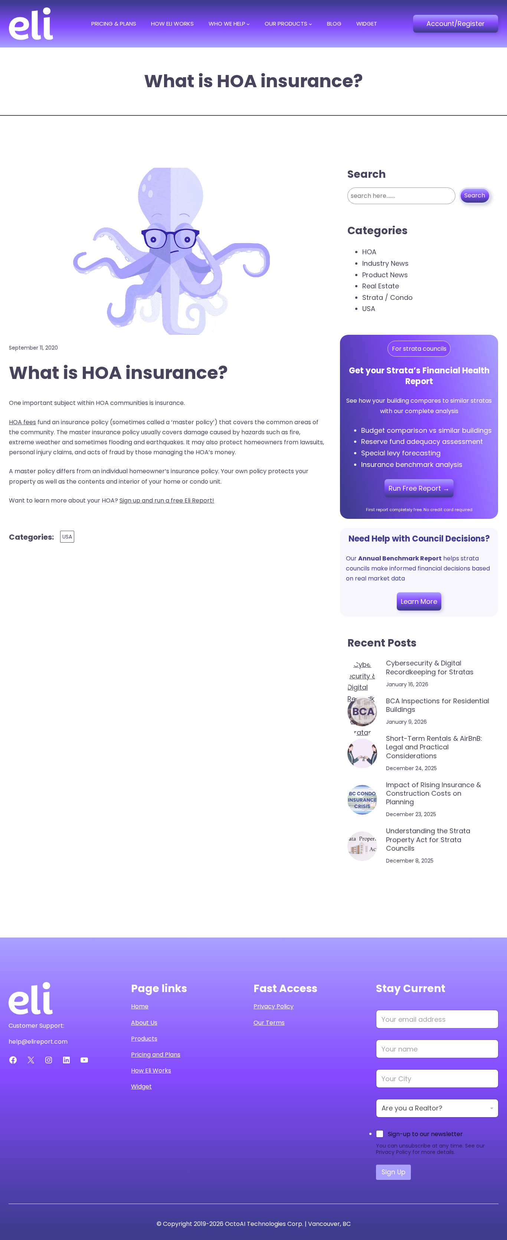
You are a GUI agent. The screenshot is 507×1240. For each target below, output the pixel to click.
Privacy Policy (274, 1006)
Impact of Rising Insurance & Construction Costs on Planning (433, 794)
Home (139, 1006)
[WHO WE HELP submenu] (248, 23)
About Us (144, 1022)
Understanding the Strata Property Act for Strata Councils (428, 840)
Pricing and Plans (155, 1054)
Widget (141, 1086)
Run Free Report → (419, 488)
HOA (369, 251)
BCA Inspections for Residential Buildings (437, 705)
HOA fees (22, 422)
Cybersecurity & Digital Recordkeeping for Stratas (430, 667)
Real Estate (380, 286)
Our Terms (269, 1022)
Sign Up (393, 1172)
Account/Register (455, 23)
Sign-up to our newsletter (425, 1134)
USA (67, 536)
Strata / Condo (387, 297)
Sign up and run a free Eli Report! (167, 500)
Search (474, 195)
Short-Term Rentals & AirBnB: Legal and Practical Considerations (434, 747)
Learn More (419, 601)
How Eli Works (151, 1070)
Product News (385, 274)
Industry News (385, 263)
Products (144, 1038)
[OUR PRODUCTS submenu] (310, 23)
